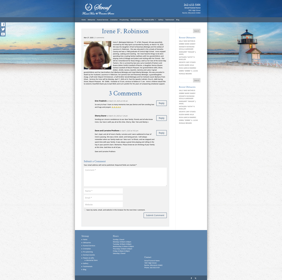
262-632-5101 (192, 5)
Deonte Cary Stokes (187, 62)
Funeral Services (102, 20)
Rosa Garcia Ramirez (187, 68)
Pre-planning (124, 20)
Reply (161, 103)
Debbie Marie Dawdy (187, 44)
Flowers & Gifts (149, 20)
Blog (177, 20)
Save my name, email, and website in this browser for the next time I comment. (115, 210)
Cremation (114, 20)
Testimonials (169, 20)
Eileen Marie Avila (186, 65)
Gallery (160, 20)
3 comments (99, 38)
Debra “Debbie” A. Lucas (188, 71)
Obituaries (91, 20)
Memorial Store (92, 260)
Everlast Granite (136, 20)
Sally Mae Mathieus (187, 41)
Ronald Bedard (185, 74)
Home (84, 20)
